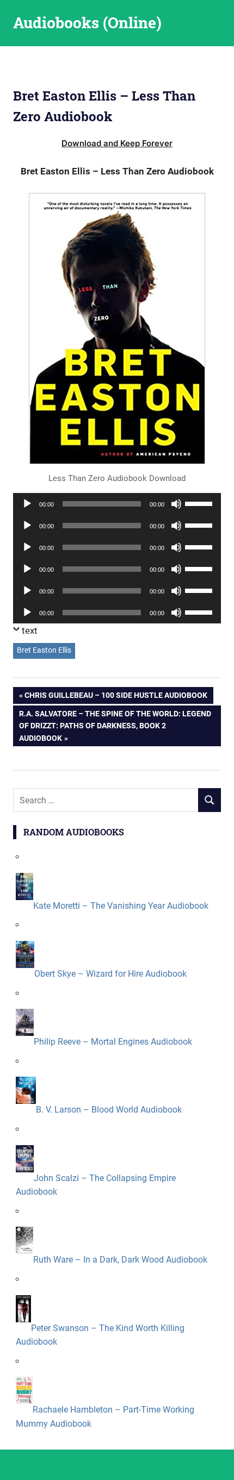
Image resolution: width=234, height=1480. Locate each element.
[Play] (27, 503)
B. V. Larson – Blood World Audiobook (109, 1109)
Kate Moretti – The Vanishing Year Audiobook (120, 906)
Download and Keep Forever (117, 143)
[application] (117, 504)
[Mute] (176, 503)
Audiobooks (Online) (87, 23)
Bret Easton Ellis (44, 650)
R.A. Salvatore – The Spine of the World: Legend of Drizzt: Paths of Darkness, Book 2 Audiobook (115, 725)
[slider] (200, 503)
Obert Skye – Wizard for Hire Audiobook (110, 974)
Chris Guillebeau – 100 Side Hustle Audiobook (115, 697)
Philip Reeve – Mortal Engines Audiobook (113, 1041)
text (30, 630)
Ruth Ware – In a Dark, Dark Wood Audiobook (120, 1259)
